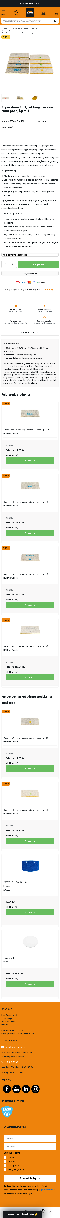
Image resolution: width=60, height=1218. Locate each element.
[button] (22, 1214)
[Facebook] (7, 1094)
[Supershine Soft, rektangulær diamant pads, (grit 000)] (30, 413)
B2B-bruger (50, 290)
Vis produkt (30, 460)
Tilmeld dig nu (30, 1178)
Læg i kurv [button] (38, 264)
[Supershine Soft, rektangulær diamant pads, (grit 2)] (30, 629)
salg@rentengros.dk (15, 1047)
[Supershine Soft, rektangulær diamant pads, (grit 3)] (30, 721)
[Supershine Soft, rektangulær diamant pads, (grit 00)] (30, 485)
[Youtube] (16, 1094)
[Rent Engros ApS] (30, 13)
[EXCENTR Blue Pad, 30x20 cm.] (30, 865)
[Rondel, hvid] (30, 941)
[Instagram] (35, 1094)
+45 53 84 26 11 (13, 1061)
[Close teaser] (43, 1210)
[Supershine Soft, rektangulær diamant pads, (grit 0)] (30, 557)
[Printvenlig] (58, 30)
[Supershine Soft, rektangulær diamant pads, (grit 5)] (30, 793)
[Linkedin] (26, 1094)
